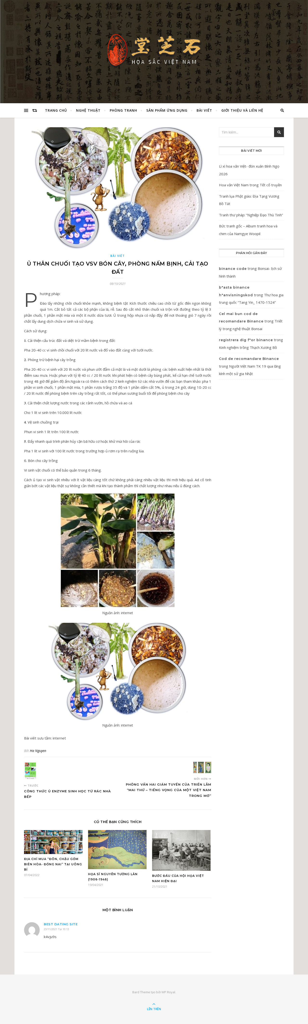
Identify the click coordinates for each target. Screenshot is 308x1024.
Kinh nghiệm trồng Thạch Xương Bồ (248, 347)
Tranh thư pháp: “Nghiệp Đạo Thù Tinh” (251, 214)
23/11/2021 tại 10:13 (56, 929)
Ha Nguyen (38, 750)
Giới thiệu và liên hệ (242, 110)
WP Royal (168, 992)
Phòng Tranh (123, 110)
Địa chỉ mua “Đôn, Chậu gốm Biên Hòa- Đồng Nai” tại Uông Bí (53, 864)
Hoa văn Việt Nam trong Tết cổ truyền (250, 184)
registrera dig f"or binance (246, 340)
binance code (233, 269)
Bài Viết (204, 110)
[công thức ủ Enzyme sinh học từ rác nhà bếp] (33, 771)
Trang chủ (56, 110)
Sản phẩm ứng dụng (166, 110)
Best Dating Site (60, 924)
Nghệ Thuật (88, 110)
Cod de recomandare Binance (249, 359)
